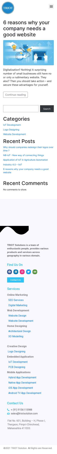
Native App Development (22, 382)
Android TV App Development (24, 393)
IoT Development (12, 124)
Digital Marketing (17, 305)
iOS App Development (20, 387)
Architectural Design (19, 331)
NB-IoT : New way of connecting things (23, 155)
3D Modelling (15, 336)
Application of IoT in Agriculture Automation (25, 159)
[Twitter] (28, 271)
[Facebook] (9, 271)
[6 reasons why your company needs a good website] (28, 52)
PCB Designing (16, 367)
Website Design (17, 315)
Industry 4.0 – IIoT (12, 164)
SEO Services (16, 300)
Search (47, 108)
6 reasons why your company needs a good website (26, 28)
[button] (51, 6)
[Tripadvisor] (34, 271)
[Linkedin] (15, 271)
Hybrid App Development (22, 377)
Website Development (14, 134)
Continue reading (15, 94)
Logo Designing (11, 129)
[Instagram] (22, 271)
